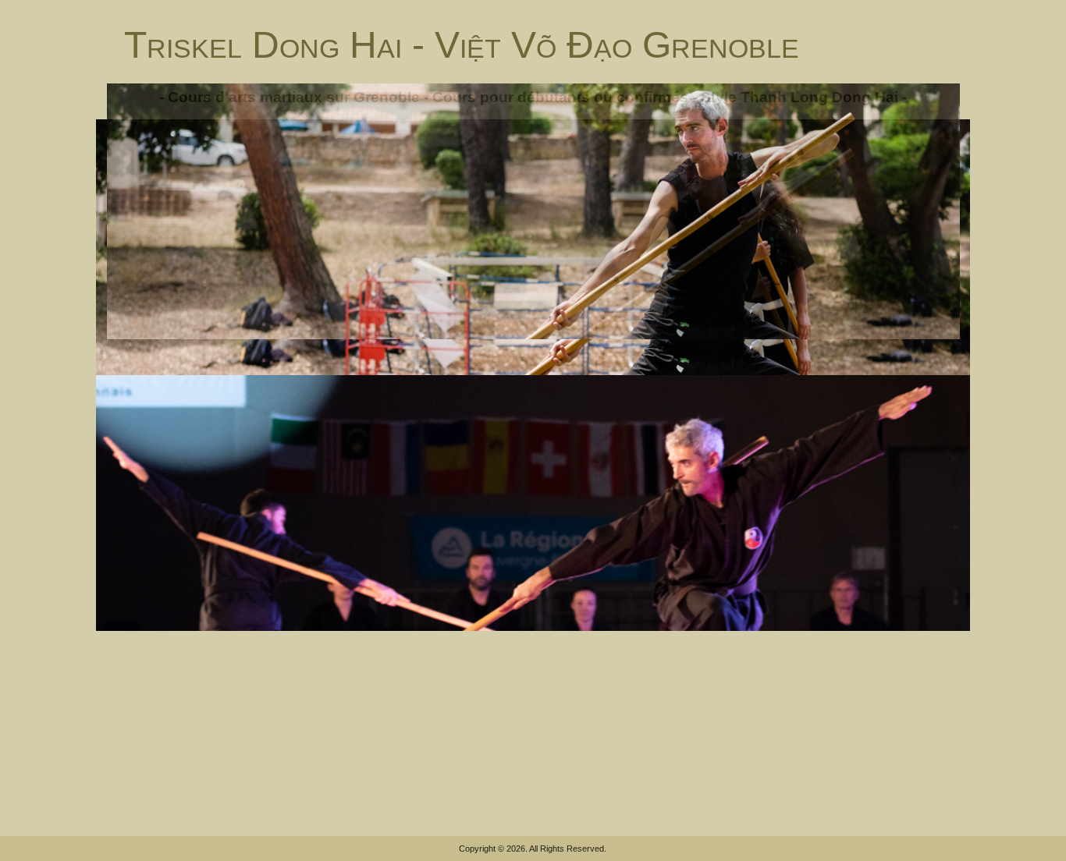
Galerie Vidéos (747, 387)
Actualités (184, 387)
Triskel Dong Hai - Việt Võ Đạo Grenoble (461, 45)
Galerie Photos (661, 387)
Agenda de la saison (562, 387)
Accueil (130, 387)
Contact (884, 387)
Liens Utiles (824, 387)
